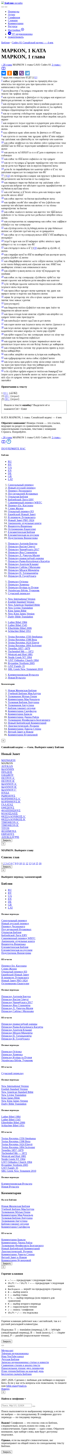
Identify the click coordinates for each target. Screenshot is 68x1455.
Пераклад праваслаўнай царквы (26, 558)
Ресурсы (12, 26)
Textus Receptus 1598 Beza (22, 639)
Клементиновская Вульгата (23, 674)
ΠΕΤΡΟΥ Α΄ (8, 778)
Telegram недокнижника (15, 1353)
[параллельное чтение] (3, 69)
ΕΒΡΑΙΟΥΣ (7, 834)
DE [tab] (10, 473)
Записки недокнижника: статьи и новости (25, 1362)
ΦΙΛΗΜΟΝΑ (8, 831)
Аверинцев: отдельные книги (24, 523)
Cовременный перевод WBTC (25, 502)
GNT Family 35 (16, 666)
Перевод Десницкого (20, 490)
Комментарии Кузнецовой (23, 734)
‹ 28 (6, 64)
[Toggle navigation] (6, 6)
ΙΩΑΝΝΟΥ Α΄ (9, 784)
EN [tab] (10, 470)
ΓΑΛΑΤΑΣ (7, 804)
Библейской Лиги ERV (21, 499)
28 (2, 270)
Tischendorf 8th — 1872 (21, 651)
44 (2, 361)
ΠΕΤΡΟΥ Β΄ (8, 781)
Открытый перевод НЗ (21, 511)
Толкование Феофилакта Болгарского (29, 720)
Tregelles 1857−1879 (19, 648)
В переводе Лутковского (21, 517)
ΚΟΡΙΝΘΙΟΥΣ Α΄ (11, 798)
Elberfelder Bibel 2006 (20, 628)
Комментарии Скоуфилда (22, 711)
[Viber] (21, 73)
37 (2, 323)
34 (2, 306)
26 (2, 254)
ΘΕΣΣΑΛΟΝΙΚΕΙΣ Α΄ (13, 816)
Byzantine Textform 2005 (21, 663)
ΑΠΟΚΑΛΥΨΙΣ (10, 837)
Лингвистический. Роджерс (23, 725)
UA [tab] (10, 467)
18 (2, 198)
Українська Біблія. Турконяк (23, 590)
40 (2, 340)
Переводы (13, 11)
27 (2, 260)
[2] (8, 176)
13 (2, 162)
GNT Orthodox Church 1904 (23, 660)
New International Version (21, 599)
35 (2, 313)
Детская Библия (10, 1359)
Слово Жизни (15, 508)
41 (2, 347)
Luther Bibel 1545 (17, 625)
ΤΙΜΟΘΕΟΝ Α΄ (10, 822)
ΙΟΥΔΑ (5, 792)
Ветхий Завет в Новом (20, 731)
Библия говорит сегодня (21, 708)
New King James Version (21, 613)
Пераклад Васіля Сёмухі (21, 546)
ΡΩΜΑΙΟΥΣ (8, 795)
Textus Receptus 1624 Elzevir (23, 642)
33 (2, 303)
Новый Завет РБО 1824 (21, 520)
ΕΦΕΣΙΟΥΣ (7, 807)
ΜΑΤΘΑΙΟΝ (8, 760)
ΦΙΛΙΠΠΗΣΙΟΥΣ (10, 810)
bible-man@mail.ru (16, 1385)
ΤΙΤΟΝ (5, 828)
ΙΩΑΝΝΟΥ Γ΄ (9, 789)
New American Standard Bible (24, 604)
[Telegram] (27, 73)
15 (2, 175)
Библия (5, 42)
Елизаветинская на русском (23, 535)
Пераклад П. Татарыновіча (23, 573)
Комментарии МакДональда (24, 699)
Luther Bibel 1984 (17, 622)
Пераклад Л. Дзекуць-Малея (24, 555)
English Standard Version (21, 601)
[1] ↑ (5, 393)
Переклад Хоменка (18, 584)
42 (2, 353)
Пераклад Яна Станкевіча (22, 552)
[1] (35, 77)
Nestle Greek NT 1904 (20, 657)
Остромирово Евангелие (22, 529)
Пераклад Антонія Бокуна (22, 543)
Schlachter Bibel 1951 (19, 631)
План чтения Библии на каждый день (22, 1371)
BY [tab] (10, 464)
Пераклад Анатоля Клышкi (23, 564)
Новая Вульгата (17, 677)
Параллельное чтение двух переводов (22, 1368)
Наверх (5, 1388)
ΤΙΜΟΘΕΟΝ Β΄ (10, 825)
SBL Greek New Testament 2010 (25, 669)
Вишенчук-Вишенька (20, 526)
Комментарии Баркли (20, 714)
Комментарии (15, 23)
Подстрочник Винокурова (23, 538)
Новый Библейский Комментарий (27, 723)
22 (2, 227)
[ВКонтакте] (3, 73)
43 (2, 357)
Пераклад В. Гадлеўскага (22, 576)
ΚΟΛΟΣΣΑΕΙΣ (9, 813)
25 (2, 247)
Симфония (14, 17)
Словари (13, 20)
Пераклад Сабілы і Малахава (24, 567)
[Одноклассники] (9, 73)
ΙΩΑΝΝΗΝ (7, 769)
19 (2, 201)
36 (2, 320)
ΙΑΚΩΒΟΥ (7, 775)
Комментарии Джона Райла (23, 717)
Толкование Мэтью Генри (22, 696)
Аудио (11, 14)
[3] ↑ (7, 399)
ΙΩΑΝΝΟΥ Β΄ (9, 786)
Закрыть (7, 840)
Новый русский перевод (21, 487)
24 (2, 240)
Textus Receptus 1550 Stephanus (25, 636)
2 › (56, 64)
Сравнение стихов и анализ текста (20, 1365)
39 (2, 334)
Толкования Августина (21, 705)
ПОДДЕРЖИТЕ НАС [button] (13, 448)
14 (2, 168)
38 (2, 327)
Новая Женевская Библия (22, 690)
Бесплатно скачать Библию (16, 1374)
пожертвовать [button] (16, 37)
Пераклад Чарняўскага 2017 (23, 549)
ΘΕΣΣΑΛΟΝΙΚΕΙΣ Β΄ (13, 819)
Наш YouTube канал (12, 1356)
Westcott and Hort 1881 (20, 654)
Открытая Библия (18, 496)
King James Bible (17, 610)
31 (2, 290)
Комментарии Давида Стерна (24, 728)
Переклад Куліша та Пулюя (23, 587)
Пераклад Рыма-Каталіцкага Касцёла (29, 561)
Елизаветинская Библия (21, 532)
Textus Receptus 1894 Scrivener (25, 645)
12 (2, 158)
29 (2, 276)
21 (2, 220)
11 (2, 151)
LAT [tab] (10, 479)
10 (2, 142)
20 (2, 211)
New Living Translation (20, 607)
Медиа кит (7, 1350)
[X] (15, 73)
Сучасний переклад (19, 593)
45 (2, 370)
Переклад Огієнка (18, 581)
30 (2, 283)
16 (2, 182)
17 (2, 191)
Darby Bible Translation (20, 616)
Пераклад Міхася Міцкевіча (23, 570)
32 (2, 296)
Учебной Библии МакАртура (24, 693)
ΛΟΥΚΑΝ (7, 766)
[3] (35, 248)
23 (2, 234)
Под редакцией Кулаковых (23, 493)
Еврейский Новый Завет (22, 514)
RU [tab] (10, 461)
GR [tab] (10, 476)
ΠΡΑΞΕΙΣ (6, 772)
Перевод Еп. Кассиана (20, 505)
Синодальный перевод (21, 484)
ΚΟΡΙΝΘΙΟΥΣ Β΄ (11, 801)
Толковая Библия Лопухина (23, 702)
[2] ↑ (7, 396)
